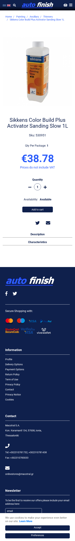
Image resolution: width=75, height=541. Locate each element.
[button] (37, 234)
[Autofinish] (37, 5)
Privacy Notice (13, 394)
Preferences (37, 535)
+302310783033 (19, 457)
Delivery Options (14, 364)
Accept (37, 527)
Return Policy (12, 374)
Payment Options (14, 369)
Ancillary (34, 16)
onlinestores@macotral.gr (19, 474)
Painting (20, 16)
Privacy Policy (12, 384)
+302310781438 (38, 452)
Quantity (37, 179)
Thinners (48, 16)
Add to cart (38, 209)
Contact (9, 389)
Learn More (25, 521)
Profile (8, 359)
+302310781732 (18, 452)
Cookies (9, 399)
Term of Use (11, 379)
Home (8, 16)
